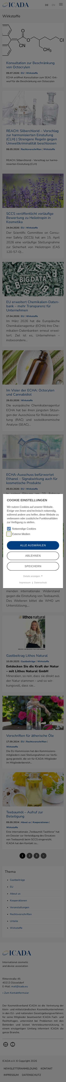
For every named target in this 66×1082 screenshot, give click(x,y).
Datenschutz (40, 582)
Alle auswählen (33, 545)
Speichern (33, 566)
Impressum (25, 582)
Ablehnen (33, 555)
